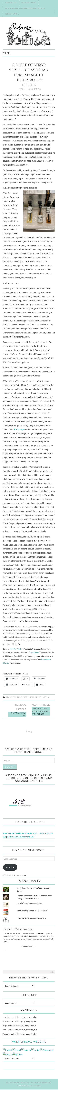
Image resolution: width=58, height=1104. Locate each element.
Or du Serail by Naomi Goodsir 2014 (31, 918)
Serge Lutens (42, 697)
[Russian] (8, 1054)
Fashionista (23, 1086)
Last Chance (34, 652)
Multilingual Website (29, 1041)
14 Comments (34, 89)
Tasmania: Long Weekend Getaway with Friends (41, 711)
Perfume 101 (38, 833)
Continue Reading (29, 947)
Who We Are (11, 3)
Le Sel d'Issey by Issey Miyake (29, 903)
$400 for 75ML (15, 649)
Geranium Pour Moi (18, 714)
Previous (51, 972)
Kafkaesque (19, 429)
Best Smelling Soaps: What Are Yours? (32, 910)
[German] (26, 1049)
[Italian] (35, 1049)
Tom (22, 89)
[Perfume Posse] (29, 34)
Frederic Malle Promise (18, 929)
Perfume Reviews (25, 697)
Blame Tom (11, 697)
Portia (5, 1017)
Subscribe (10, 867)
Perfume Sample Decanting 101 (20, 836)
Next (53, 972)
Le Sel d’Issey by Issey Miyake (23, 1017)
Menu (7, 53)
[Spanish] (18, 1054)
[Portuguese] (47, 1049)
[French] (17, 1049)
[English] (8, 1049)
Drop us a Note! (28, 3)
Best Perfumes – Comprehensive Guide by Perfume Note (25, 11)
